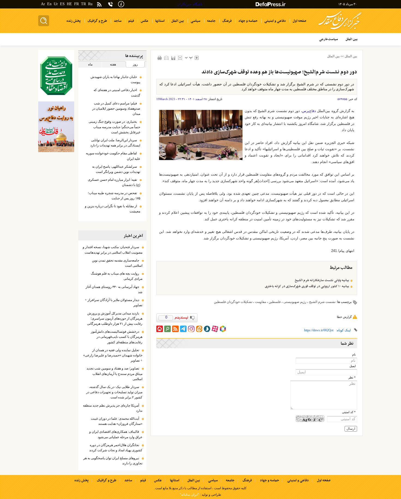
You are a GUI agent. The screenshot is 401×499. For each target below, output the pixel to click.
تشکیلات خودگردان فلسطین (233, 302)
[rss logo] (99, 5)
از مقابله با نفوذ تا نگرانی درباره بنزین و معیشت (112, 208)
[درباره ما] (121, 4)
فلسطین (275, 302)
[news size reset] (188, 57)
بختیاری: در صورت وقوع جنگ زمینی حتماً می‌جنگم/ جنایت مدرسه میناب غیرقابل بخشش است (114, 127)
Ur (56, 4)
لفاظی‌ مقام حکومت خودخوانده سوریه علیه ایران (113, 155)
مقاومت (260, 302)
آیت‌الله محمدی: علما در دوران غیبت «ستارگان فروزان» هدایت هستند (116, 421)
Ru (90, 4)
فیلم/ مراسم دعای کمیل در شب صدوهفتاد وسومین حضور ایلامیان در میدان (116, 108)
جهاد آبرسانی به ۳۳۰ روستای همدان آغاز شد (114, 289)
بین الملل (351, 56)
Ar (43, 4)
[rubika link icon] (223, 329)
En (49, 4)
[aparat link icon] (215, 329)
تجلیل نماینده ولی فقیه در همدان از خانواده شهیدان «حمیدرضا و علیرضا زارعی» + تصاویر (112, 355)
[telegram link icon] (183, 329)
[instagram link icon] (191, 329)
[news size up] (196, 57)
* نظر (352, 377)
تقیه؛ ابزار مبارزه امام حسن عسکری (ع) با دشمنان (114, 182)
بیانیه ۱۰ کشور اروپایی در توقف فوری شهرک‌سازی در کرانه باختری (307, 286)
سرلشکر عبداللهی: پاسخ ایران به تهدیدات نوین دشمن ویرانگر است (116, 169)
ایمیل (352, 366)
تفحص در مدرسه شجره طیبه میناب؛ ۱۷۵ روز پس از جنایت (114, 195)
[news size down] (180, 57)
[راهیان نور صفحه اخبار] (56, 126)
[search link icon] (167, 329)
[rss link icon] (175, 329)
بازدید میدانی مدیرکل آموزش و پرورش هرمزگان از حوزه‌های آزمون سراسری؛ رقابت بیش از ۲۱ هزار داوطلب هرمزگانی (114, 318)
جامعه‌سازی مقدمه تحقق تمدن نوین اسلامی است (117, 262)
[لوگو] (340, 30)
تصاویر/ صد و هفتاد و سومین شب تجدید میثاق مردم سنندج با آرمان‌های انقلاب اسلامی (114, 373)
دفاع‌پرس (309, 111)
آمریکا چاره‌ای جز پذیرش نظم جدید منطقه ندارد (112, 408)
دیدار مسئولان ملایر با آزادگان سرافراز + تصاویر (113, 302)
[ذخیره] (173, 58)
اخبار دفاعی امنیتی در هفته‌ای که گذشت (117, 92)
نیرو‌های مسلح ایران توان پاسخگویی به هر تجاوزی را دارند (112, 460)
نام (354, 354)
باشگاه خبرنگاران (190, 4)
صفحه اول (323, 480)
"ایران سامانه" (189, 495)
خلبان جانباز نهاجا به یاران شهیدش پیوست (115, 79)
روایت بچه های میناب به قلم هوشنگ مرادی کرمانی (116, 276)
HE (69, 4)
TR (83, 4)
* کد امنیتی (349, 412)
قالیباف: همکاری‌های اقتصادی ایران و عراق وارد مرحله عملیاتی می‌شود (115, 434)
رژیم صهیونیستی (294, 302)
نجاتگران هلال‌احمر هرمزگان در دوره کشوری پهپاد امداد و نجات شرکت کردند (115, 447)
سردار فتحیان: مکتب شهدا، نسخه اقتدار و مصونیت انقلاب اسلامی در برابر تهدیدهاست (112, 249)
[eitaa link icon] (199, 329)
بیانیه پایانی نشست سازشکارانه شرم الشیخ (322, 280)
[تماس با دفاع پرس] (110, 4)
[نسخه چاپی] (159, 57)
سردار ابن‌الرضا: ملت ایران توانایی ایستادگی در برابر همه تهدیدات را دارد (115, 142)
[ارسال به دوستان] (166, 57)
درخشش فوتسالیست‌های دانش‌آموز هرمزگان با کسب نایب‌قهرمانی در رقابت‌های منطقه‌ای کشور (116, 337)
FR (76, 4)
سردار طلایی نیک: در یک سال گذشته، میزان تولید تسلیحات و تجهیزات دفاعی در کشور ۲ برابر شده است (114, 392)
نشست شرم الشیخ (322, 302)
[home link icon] (159, 329)
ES (62, 4)
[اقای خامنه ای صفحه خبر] (56, 75)
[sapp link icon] (207, 329)
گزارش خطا (344, 316)
